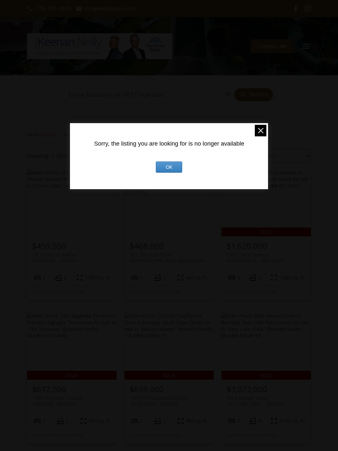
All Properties (41, 134)
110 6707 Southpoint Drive (159, 401)
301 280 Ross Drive (167, 257)
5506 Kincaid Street (255, 401)
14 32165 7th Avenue (55, 257)
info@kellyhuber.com (109, 9)
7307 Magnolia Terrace (57, 401)
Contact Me (272, 46)
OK (169, 167)
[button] (49, 9)
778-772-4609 (53, 9)
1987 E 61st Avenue (255, 257)
